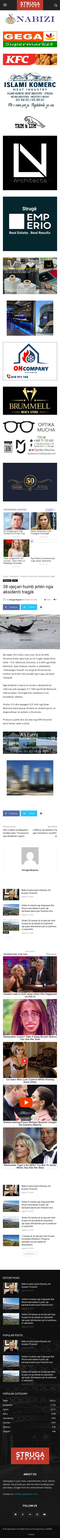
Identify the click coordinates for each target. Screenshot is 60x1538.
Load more (29, 1254)
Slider (15, 580)
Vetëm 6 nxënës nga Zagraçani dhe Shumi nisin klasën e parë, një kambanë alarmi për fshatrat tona (38, 908)
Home (5, 576)
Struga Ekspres (15, 600)
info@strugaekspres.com (26, 1494)
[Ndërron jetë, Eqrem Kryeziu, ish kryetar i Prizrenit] (11, 894)
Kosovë (6, 899)
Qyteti (6, 914)
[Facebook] (23, 1514)
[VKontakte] (44, 1514)
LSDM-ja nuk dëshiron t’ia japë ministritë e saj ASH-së (45, 833)
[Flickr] (30, 1514)
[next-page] (9, 938)
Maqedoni (14, 576)
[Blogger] (15, 1514)
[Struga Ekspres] (5, 599)
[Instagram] (37, 1514)
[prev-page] (5, 938)
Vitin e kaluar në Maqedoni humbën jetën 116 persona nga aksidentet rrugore (15, 833)
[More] (41, 607)
